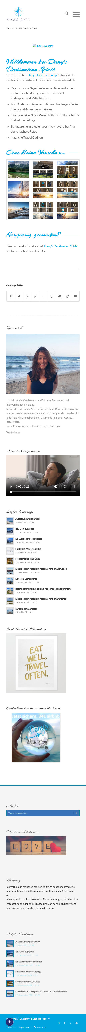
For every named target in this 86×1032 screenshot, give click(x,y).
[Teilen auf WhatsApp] (27, 296)
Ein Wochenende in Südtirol (28, 539)
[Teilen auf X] (19, 296)
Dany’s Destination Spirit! (61, 246)
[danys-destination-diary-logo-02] (35, 14)
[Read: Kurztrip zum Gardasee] (10, 610)
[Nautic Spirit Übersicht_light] (18, 190)
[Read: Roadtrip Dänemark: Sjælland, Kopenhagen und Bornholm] (10, 591)
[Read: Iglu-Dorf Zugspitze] (10, 531)
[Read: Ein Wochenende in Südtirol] (10, 541)
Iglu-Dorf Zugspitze (24, 529)
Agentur (68, 417)
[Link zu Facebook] (65, 1023)
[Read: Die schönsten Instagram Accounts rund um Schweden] (10, 571)
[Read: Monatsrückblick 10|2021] (10, 561)
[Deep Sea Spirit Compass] (43, 210)
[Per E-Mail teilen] (75, 296)
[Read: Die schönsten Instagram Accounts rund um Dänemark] (10, 601)
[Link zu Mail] (77, 1023)
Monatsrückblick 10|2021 (27, 559)
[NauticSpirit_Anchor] (67, 190)
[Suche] (65, 14)
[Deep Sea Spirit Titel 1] (18, 210)
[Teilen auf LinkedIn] (43, 296)
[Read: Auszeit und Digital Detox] (10, 521)
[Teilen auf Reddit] (67, 296)
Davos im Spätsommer (26, 579)
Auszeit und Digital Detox (27, 519)
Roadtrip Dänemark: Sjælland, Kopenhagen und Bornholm (43, 589)
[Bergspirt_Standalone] (18, 169)
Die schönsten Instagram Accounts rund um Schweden (41, 569)
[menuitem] (65, 14)
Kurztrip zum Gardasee (26, 609)
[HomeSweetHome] (67, 169)
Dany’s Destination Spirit (44, 75)
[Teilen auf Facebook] (11, 296)
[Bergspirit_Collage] (43, 169)
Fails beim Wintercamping (28, 549)
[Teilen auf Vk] (59, 296)
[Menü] (74, 14)
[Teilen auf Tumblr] (51, 296)
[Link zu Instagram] (59, 1023)
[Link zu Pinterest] (71, 1023)
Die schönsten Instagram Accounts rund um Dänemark (41, 599)
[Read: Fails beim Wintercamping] (10, 551)
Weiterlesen (13, 432)
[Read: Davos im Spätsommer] (10, 581)
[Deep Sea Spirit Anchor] (67, 210)
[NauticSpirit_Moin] (43, 190)
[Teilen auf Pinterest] (35, 296)
